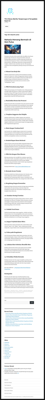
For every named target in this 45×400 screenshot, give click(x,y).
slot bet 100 (6, 345)
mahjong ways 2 (8, 351)
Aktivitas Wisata (7, 393)
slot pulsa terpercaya (20, 292)
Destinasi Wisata (8, 382)
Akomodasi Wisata (8, 390)
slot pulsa (14, 292)
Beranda (6, 379)
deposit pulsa (30, 290)
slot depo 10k (7, 356)
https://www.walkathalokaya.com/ (22, 166)
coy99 (5, 368)
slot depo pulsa (18, 291)
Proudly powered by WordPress (27, 396)
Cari (5, 300)
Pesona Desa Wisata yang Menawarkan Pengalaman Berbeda (19, 313)
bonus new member (8, 347)
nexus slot (6, 350)
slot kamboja (7, 348)
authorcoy (8, 290)
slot (18, 373)
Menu (6, 26)
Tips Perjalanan (7, 385)
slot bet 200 (8, 354)
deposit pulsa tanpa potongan (9, 291)
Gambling (20, 290)
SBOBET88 (6, 342)
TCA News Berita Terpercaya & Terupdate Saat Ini (13, 396)
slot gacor (6, 344)
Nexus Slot (6, 353)
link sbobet (6, 357)
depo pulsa (25, 290)
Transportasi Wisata (8, 387)
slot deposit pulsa (24, 291)
